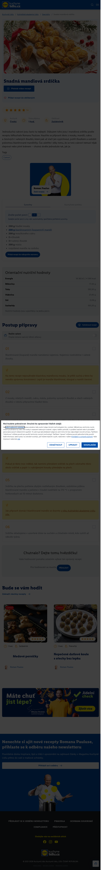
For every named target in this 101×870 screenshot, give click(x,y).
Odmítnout (55, 445)
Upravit (73, 445)
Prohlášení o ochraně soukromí (82, 437)
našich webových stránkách (14, 427)
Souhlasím (90, 445)
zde (18, 439)
